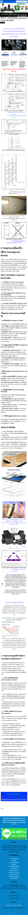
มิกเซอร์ (14, 860)
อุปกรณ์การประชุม (14, 872)
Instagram (19, 905)
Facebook (9, 905)
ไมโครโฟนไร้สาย (14, 870)
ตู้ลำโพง (14, 864)
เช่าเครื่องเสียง (14, 878)
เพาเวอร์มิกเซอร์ (14, 862)
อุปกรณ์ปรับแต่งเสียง (14, 866)
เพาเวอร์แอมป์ (14, 858)
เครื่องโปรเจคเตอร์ (14, 876)
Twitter (14, 905)
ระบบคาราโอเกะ (14, 874)
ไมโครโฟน (14, 868)
